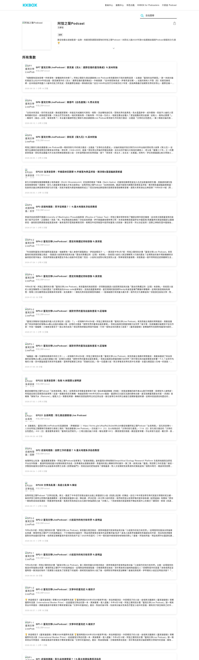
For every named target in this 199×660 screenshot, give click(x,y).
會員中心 (109, 5)
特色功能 (131, 5)
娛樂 (60, 35)
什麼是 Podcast (169, 5)
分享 (174, 23)
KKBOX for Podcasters (148, 5)
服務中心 (120, 5)
